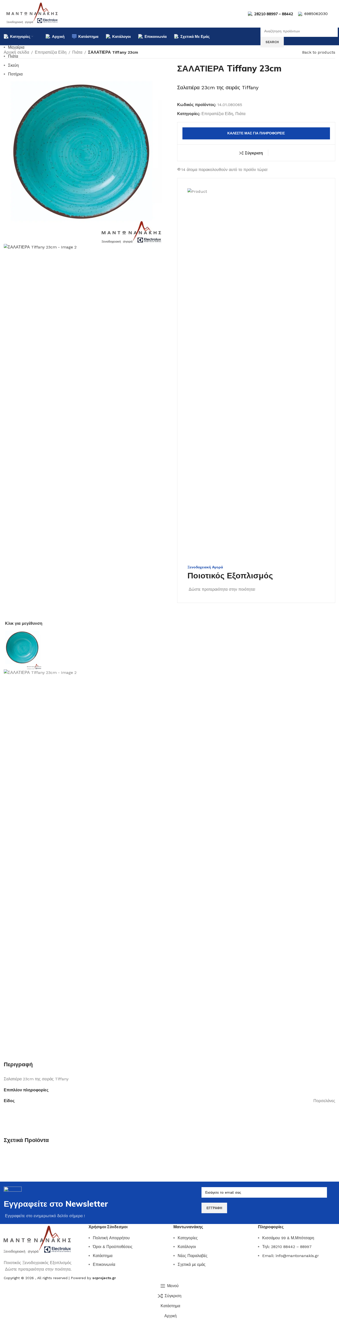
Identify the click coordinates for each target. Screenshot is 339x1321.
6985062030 (316, 13)
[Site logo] (32, 13)
